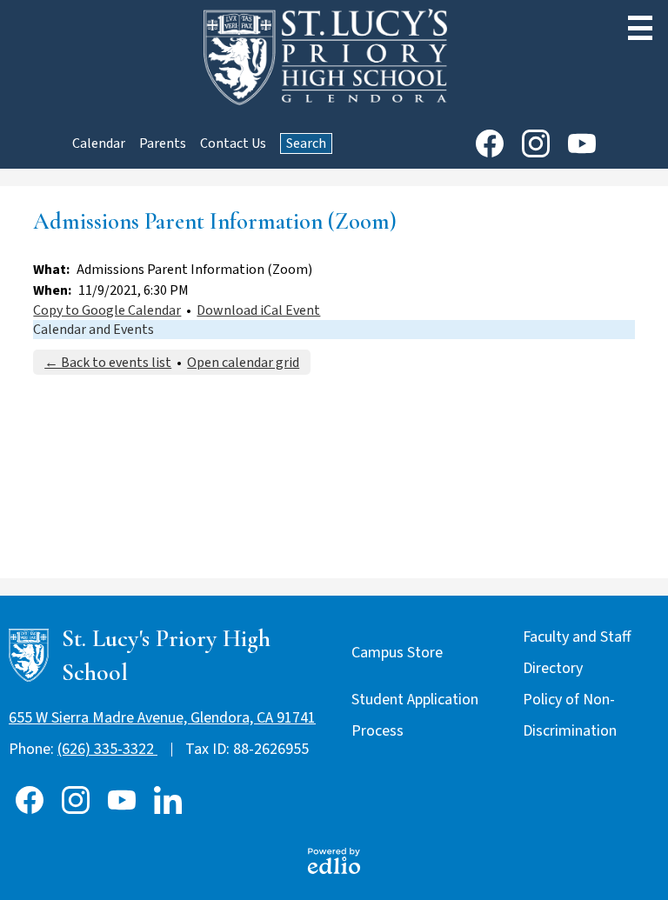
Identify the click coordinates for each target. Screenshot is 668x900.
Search (306, 143)
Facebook (490, 143)
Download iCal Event (258, 310)
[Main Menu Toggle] (640, 28)
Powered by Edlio (334, 861)
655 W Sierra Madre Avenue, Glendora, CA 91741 (162, 718)
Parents (162, 143)
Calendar (98, 143)
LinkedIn (168, 800)
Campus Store (397, 652)
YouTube (582, 143)
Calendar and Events (93, 329)
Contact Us (233, 143)
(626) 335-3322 (107, 749)
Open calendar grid (243, 362)
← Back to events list (107, 362)
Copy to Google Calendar (107, 310)
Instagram (536, 143)
